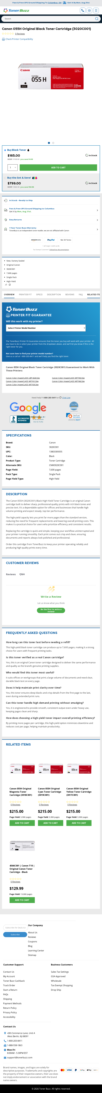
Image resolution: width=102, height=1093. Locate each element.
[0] (89, 10)
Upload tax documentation (59, 249)
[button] (74, 417)
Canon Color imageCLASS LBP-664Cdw (23, 378)
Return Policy (9, 1008)
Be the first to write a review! (51, 610)
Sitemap (32, 955)
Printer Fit (25, 294)
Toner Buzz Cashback (14, 980)
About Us (32, 932)
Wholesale (56, 980)
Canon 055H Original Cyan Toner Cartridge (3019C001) (49, 791)
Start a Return (10, 989)
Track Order (9, 985)
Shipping (7, 998)
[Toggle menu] (96, 10)
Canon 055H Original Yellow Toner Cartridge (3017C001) (79, 791)
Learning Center (36, 950)
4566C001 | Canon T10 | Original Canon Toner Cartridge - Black (22, 868)
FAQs (5, 994)
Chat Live (66, 397)
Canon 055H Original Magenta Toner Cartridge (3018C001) (21, 791)
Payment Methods (12, 1003)
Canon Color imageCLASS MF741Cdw (22, 381)
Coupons (32, 941)
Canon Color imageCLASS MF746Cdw (68, 381)
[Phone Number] (83, 10)
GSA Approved (58, 976)
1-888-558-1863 (14, 1045)
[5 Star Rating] (28, 411)
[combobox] (51, 19)
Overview (9, 294)
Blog (30, 946)
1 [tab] (49, 143)
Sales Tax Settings (60, 971)
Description (54, 294)
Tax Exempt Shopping (62, 985)
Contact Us (8, 971)
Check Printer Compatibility (19, 39)
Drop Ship (56, 989)
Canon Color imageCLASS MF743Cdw (22, 384)
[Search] (96, 18)
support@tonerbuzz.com (19, 1057)
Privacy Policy (10, 1012)
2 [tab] (53, 143)
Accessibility (9, 1017)
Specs (39, 294)
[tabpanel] (51, 92)
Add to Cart (22, 823)
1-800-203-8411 (14, 1040)
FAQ (81, 294)
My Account (9, 976)
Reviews (69, 294)
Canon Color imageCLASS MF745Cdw (68, 378)
